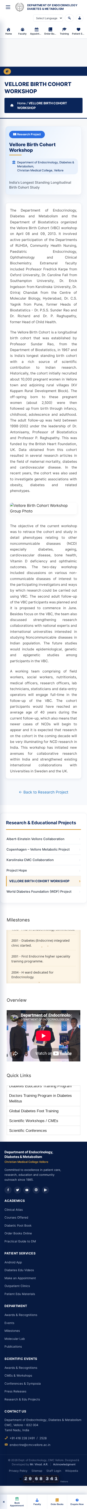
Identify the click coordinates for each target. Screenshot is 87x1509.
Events (9, 1323)
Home (21, 103)
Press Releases (15, 1391)
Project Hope (16, 870)
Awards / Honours (24, 1131)
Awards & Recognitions (20, 1315)
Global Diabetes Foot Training (33, 1101)
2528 (43, 1438)
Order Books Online (18, 1233)
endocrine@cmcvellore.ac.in (30, 1445)
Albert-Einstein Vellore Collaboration (35, 839)
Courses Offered (16, 1217)
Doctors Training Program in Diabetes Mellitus (40, 1089)
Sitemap (36, 1470)
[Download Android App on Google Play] (45, 1190)
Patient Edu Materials (19, 1294)
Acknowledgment (64, 1464)
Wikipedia (71, 1470)
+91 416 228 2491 (22, 1438)
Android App (13, 1262)
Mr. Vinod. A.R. (39, 1464)
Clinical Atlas (13, 1209)
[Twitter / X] (17, 1190)
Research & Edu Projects (22, 1399)
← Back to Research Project (43, 792)
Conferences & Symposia (22, 1383)
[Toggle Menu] (8, 7)
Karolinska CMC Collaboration (30, 860)
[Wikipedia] (36, 1190)
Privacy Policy (18, 1470)
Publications (13, 1346)
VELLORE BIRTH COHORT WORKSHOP (39, 881)
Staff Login (53, 1470)
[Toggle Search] (69, 18)
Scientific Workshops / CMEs (33, 1111)
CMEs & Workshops (18, 1375)
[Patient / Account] (79, 18)
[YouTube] (26, 1190)
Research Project (28, 134)
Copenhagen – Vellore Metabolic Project (38, 849)
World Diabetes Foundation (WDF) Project (38, 892)
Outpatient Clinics (17, 1286)
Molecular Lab (14, 1338)
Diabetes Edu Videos (19, 1270)
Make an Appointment (20, 1278)
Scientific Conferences (28, 1121)
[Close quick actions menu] (3, 1502)
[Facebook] (8, 1190)
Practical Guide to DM (20, 1241)
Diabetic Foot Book (17, 1225)
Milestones (12, 1330)
